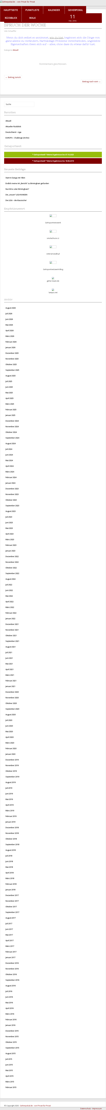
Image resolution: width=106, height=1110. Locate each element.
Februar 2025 (11, 409)
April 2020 (10, 737)
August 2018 (11, 850)
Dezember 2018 (12, 827)
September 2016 (12, 980)
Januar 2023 (10, 550)
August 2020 (11, 714)
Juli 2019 (9, 788)
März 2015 (10, 1081)
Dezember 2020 (12, 692)
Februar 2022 (11, 613)
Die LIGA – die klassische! (16, 200)
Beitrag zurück (13, 77)
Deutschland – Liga (13, 132)
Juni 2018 (9, 861)
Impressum (97, 1108)
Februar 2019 (11, 816)
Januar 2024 (10, 483)
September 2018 (12, 844)
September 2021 (12, 641)
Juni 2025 (9, 387)
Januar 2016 (10, 1025)
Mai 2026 (9, 325)
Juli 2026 (9, 313)
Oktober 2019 (11, 771)
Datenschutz (85, 1108)
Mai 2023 (9, 528)
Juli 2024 (9, 449)
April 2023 (10, 534)
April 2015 (10, 1076)
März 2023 (10, 539)
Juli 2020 (9, 720)
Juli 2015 (9, 1059)
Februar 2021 (11, 680)
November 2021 (12, 630)
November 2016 (12, 968)
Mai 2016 (9, 1002)
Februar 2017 (11, 951)
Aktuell (15, 50)
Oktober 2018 (11, 839)
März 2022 (10, 607)
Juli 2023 (9, 517)
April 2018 (10, 872)
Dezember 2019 (12, 759)
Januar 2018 (10, 889)
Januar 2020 (10, 754)
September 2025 (12, 370)
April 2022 (10, 601)
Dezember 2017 (12, 895)
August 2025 (11, 375)
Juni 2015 (9, 1064)
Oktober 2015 (11, 1042)
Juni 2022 (9, 590)
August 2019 (11, 782)
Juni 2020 (9, 726)
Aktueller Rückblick (13, 126)
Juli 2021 (9, 652)
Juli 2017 (9, 923)
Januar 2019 (10, 822)
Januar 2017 (10, 957)
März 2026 (10, 336)
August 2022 (11, 579)
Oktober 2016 (11, 974)
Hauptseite (11, 10)
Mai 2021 (9, 663)
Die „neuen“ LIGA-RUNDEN (16, 194)
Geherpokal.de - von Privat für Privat (35, 1105)
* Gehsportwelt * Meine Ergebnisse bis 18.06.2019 (53, 161)
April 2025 (10, 398)
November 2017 (12, 901)
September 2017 (12, 912)
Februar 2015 (11, 1087)
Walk (32, 17)
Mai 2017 (9, 935)
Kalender (54, 10)
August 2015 (11, 1053)
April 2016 (10, 1008)
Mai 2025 (9, 392)
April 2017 (10, 940)
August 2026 (11, 308)
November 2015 (12, 1036)
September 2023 (12, 505)
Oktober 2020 (11, 703)
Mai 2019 (9, 799)
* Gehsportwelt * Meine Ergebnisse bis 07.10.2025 (53, 154)
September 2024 (12, 438)
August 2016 (11, 985)
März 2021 (10, 675)
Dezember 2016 (12, 963)
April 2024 (10, 466)
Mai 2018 (9, 867)
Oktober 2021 (11, 635)
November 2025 (12, 358)
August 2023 (11, 511)
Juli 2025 (9, 381)
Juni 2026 (9, 319)
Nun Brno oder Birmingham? (17, 189)
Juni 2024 (9, 454)
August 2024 (11, 443)
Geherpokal (75, 10)
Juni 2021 (9, 658)
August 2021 (11, 647)
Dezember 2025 (12, 353)
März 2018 (10, 878)
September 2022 (12, 573)
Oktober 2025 (11, 364)
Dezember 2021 (12, 624)
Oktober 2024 (11, 432)
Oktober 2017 (11, 906)
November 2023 (12, 494)
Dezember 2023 (12, 488)
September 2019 (12, 776)
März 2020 (10, 743)
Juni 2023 (9, 522)
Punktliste (32, 10)
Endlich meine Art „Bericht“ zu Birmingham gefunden (27, 183)
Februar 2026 (11, 342)
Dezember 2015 (12, 1031)
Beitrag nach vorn (91, 81)
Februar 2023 (11, 545)
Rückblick (11, 17)
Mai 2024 (9, 460)
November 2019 (12, 765)
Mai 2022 (9, 596)
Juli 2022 (9, 584)
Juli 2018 (9, 855)
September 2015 (12, 1047)
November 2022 (12, 562)
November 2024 (12, 426)
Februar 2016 (11, 1019)
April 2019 (10, 805)
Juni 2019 (9, 793)
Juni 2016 (9, 997)
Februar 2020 (11, 748)
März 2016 (10, 1014)
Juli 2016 (9, 991)
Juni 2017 (9, 929)
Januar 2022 (10, 618)
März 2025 (10, 404)
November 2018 (12, 833)
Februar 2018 (11, 884)
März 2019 (10, 810)
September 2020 (12, 709)
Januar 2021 (10, 686)
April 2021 (10, 669)
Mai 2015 (9, 1070)
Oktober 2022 (11, 567)
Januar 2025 (10, 415)
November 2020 (12, 697)
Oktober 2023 (11, 500)
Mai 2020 (9, 731)
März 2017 (10, 946)
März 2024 (10, 471)
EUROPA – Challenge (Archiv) (17, 138)
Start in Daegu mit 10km (15, 177)
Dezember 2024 (12, 421)
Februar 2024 (11, 477)
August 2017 (11, 918)
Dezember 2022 (12, 556)
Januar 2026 (10, 347)
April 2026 (10, 330)
